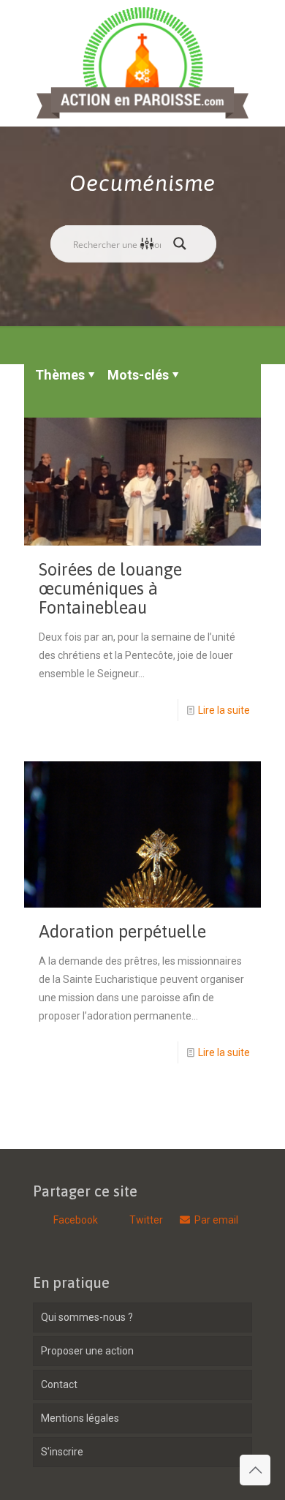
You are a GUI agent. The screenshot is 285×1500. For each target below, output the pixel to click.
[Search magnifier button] (183, 243)
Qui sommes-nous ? (87, 1317)
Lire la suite (224, 710)
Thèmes (60, 374)
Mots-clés (138, 374)
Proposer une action (87, 1351)
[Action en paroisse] (142, 62)
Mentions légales (80, 1418)
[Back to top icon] (255, 1470)
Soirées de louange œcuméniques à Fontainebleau (110, 588)
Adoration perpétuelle (122, 931)
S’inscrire (62, 1452)
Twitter (146, 1220)
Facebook (74, 1220)
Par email (216, 1220)
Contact (59, 1384)
